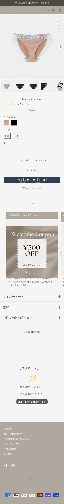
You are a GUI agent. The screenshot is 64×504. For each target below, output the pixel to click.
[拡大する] (57, 21)
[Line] (13, 465)
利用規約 (8, 429)
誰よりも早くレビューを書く (32, 401)
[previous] (3, 46)
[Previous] (3, 252)
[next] (60, 46)
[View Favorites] (53, 11)
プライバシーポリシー (14, 444)
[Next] (60, 252)
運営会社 (8, 454)
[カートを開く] (60, 10)
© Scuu (32, 478)
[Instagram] (5, 465)
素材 (6, 307)
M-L (16, 136)
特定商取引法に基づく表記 (16, 439)
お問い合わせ (10, 449)
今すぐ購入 (32, 170)
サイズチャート (13, 296)
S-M (7, 136)
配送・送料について (13, 434)
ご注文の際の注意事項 (18, 317)
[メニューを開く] (4, 10)
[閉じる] (54, 230)
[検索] (47, 10)
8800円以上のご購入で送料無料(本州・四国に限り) (32, 3)
